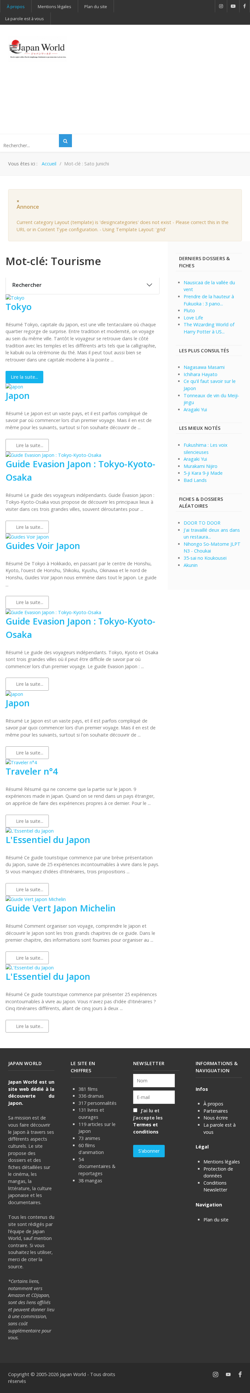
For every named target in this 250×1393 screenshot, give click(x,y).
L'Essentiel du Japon (48, 840)
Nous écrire (215, 1118)
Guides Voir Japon (43, 546)
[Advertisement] (166, 78)
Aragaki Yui (195, 409)
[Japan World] (37, 49)
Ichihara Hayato (200, 374)
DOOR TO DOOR (202, 523)
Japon (18, 395)
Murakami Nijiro (200, 466)
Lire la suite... (24, 377)
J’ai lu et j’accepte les (148, 1121)
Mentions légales (221, 1162)
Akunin (191, 565)
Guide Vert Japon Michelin (61, 908)
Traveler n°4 (32, 771)
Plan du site (216, 1220)
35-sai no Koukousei (205, 558)
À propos (213, 1104)
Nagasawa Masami (204, 367)
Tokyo (19, 307)
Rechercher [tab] (27, 284)
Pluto (189, 310)
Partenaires (215, 1111)
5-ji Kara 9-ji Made (203, 473)
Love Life (193, 318)
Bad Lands (195, 480)
